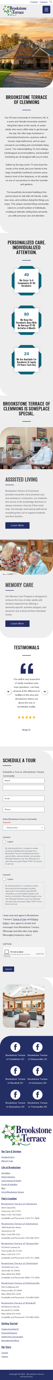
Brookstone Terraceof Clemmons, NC (37, 1081)
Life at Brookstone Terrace (12, 1192)
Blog (3, 1188)
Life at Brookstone (10, 1167)
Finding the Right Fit (10, 1329)
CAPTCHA (7, 944)
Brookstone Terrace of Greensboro (19, 1223)
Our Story (6, 1347)
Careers (43, 2)
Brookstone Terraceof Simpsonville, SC (37, 1057)
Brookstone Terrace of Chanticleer (19, 1263)
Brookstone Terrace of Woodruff (18, 1303)
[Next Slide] (44, 691)
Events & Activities (9, 1184)
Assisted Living (7, 1157)
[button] (51, 2)
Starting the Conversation (12, 1336)
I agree (10, 841)
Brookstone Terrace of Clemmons (19, 1204)
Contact (34, 2)
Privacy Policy (26, 1377)
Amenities (5, 1173)
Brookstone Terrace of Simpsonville (20, 1283)
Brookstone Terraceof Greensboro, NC (15, 1104)
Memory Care (7, 1161)
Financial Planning (9, 1333)
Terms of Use (19, 919)
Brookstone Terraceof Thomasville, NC (37, 1104)
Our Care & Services (11, 1151)
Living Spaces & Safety (11, 1180)
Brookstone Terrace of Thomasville (20, 1243)
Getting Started (9, 1323)
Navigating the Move (10, 1340)
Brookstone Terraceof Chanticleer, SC (15, 1057)
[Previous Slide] (8, 691)
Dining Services (8, 1177)
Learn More (17, 525)
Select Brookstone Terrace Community (20, 821)
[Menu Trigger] (46, 9)
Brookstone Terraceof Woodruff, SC (15, 1081)
